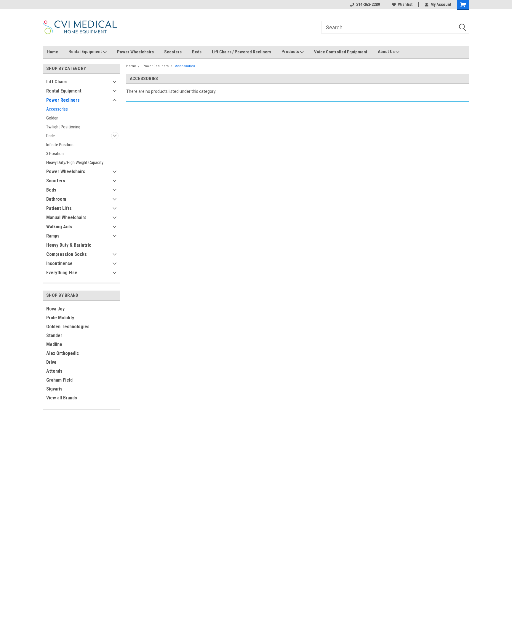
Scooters (173, 52)
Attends (54, 371)
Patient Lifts (59, 208)
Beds (196, 52)
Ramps (53, 236)
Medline (54, 344)
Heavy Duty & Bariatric (68, 245)
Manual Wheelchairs (66, 217)
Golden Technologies (67, 326)
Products (290, 51)
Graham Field (59, 380)
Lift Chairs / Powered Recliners (241, 52)
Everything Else (61, 272)
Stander (54, 335)
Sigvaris (54, 389)
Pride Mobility (60, 318)
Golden (52, 118)
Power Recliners (63, 100)
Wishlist (405, 4)
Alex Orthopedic (62, 353)
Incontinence (59, 263)
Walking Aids (59, 226)
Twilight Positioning (63, 127)
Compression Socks (66, 254)
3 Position (55, 153)
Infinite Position (59, 144)
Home (52, 52)
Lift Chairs (57, 82)
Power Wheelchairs (135, 52)
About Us (387, 51)
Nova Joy (55, 309)
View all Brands (61, 398)
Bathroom (56, 199)
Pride (50, 135)
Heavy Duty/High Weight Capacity (74, 162)
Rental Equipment (85, 51)
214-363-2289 (368, 4)
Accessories (57, 109)
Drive (51, 362)
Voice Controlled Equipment (340, 52)
